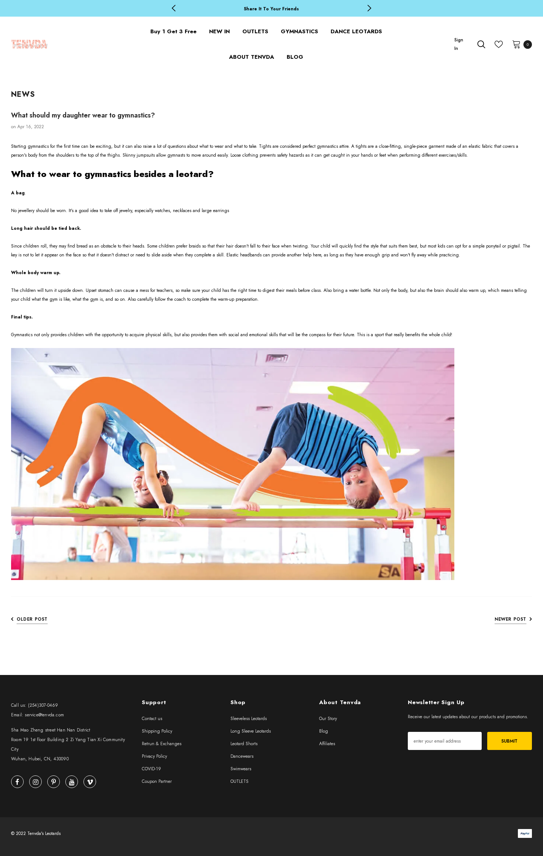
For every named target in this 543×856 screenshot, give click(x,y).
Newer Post (510, 619)
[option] (271, 8)
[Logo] (65, 44)
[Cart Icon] (516, 44)
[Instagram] (35, 781)
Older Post (32, 619)
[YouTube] (71, 781)
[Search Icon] (481, 44)
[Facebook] (17, 781)
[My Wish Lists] (499, 44)
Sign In (458, 44)
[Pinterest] (53, 781)
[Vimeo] (89, 781)
